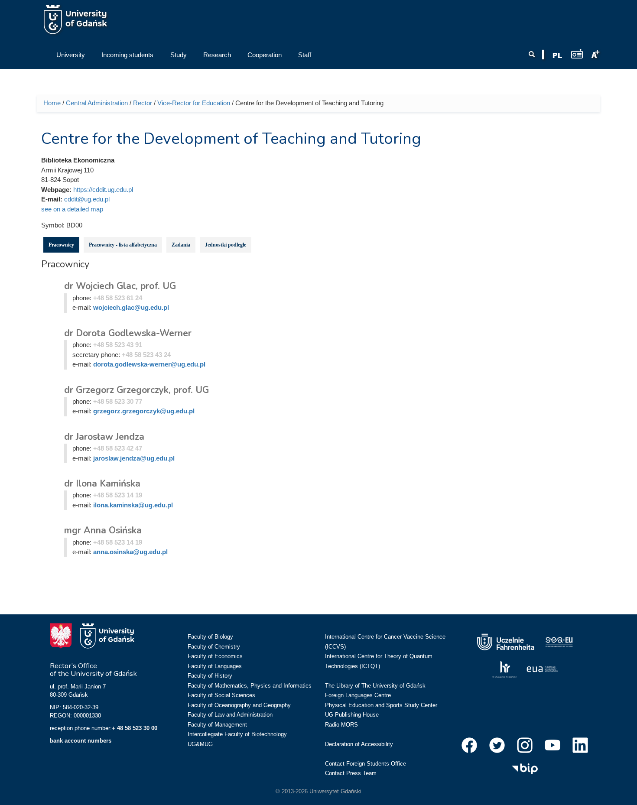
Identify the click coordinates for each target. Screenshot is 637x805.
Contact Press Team (351, 773)
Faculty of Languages (215, 666)
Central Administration (97, 103)
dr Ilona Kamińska (102, 483)
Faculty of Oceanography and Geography (239, 705)
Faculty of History (210, 675)
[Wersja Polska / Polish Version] (557, 55)
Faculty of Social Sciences (221, 695)
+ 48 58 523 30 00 (134, 728)
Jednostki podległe (225, 245)
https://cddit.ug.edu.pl (103, 189)
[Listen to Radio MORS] (577, 53)
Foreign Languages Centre (358, 695)
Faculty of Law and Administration (230, 714)
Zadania (181, 245)
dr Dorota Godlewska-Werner (128, 333)
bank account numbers (80, 740)
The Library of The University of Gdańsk (375, 685)
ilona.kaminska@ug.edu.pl (133, 505)
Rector (142, 103)
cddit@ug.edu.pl (87, 199)
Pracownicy (61, 245)
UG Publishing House (352, 714)
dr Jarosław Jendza (104, 437)
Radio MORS (341, 724)
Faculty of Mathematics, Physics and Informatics (250, 685)
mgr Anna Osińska (103, 530)
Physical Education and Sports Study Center (381, 705)
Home (52, 103)
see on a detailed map (72, 209)
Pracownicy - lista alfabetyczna (123, 245)
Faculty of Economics (215, 656)
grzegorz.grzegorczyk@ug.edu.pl (144, 411)
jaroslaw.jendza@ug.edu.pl (134, 458)
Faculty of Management (217, 724)
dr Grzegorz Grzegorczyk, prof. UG (136, 390)
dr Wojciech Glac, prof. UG (120, 286)
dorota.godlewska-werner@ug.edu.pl (149, 364)
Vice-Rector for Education (193, 103)
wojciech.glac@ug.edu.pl (131, 307)
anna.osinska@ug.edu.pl (130, 551)
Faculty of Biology (210, 636)
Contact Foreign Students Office (365, 763)
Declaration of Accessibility (359, 744)
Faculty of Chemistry (214, 646)
